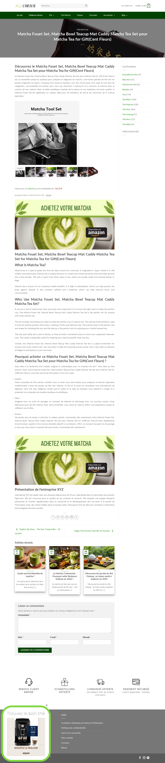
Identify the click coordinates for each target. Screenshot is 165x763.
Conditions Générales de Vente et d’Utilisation (82, 723)
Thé (50, 15)
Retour (64, 748)
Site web (86, 637)
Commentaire (24, 615)
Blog (123, 15)
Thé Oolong (127, 114)
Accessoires (108, 15)
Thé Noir (126, 109)
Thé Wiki (126, 124)
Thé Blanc (126, 100)
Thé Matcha (66, 15)
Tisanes (80, 15)
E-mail (53, 637)
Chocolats (93, 15)
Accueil (19, 15)
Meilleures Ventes (36, 15)
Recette (125, 90)
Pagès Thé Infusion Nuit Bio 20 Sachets (92, 531)
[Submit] (86, 6)
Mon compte (67, 738)
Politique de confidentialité (73, 728)
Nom (20, 637)
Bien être (126, 80)
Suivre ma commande (71, 733)
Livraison (65, 743)
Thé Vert (126, 119)
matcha (31, 189)
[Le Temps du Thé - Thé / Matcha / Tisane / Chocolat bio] (25, 5)
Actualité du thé (129, 75)
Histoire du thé (129, 85)
